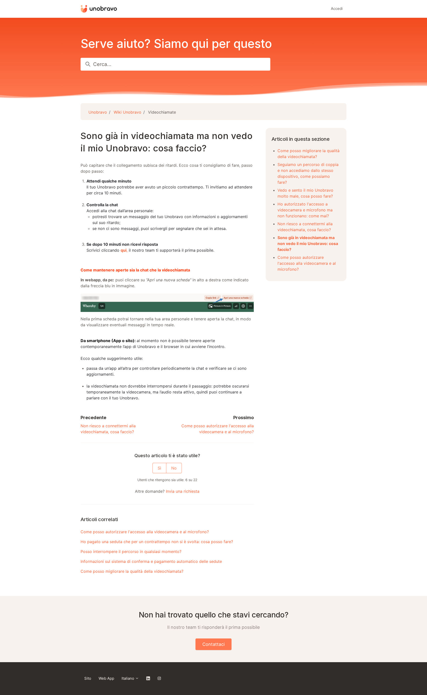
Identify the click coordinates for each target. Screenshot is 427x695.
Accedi (337, 8)
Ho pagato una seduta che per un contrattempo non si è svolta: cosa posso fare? (157, 541)
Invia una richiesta (182, 491)
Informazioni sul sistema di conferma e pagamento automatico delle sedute (151, 561)
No (174, 468)
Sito (87, 678)
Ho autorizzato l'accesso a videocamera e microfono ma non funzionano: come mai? (305, 210)
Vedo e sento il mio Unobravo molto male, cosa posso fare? (305, 193)
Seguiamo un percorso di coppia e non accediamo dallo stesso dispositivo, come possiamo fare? (308, 173)
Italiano (128, 678)
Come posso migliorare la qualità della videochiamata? (132, 571)
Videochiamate (162, 112)
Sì (159, 468)
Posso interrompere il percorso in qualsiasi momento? (131, 551)
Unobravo (97, 112)
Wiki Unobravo (127, 112)
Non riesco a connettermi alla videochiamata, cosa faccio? (305, 226)
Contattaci (213, 644)
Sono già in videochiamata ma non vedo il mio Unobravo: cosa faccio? (308, 243)
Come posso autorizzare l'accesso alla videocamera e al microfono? (145, 531)
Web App (106, 678)
